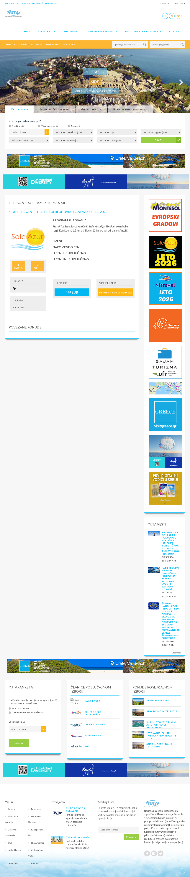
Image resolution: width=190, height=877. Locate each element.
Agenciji (75, 126)
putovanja (20, 44)
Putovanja (70, 31)
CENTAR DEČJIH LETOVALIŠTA (93, 713)
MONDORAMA (92, 735)
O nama (11, 809)
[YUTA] (13, 14)
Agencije (164, 3)
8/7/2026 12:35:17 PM (169, 594)
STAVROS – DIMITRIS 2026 (161, 711)
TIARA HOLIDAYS (94, 724)
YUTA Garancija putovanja (76, 809)
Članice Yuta (47, 31)
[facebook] (165, 16)
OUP (10, 843)
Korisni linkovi (15, 850)
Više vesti (176, 652)
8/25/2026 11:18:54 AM (169, 559)
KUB (86, 746)
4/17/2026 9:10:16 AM (168, 643)
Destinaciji (18, 126)
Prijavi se (131, 837)
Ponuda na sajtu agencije (115, 292)
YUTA (27, 31)
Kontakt (175, 31)
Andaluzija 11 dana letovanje (159, 745)
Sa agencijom (20, 708)
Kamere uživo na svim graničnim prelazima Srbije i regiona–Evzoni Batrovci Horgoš (171, 579)
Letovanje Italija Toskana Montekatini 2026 (161, 736)
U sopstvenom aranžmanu (28, 712)
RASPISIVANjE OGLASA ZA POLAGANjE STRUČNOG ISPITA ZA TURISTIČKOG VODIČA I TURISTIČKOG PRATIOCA (170, 543)
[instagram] (172, 16)
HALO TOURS (92, 701)
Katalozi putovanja (77, 837)
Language (178, 3)
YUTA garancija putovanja (143, 31)
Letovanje (13, 863)
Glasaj (19, 742)
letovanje (36, 44)
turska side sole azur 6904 (60, 44)
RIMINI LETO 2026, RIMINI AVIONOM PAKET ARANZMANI (161, 725)
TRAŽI (158, 140)
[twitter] (178, 16)
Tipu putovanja (49, 126)
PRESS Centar (37, 843)
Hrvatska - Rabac (158, 700)
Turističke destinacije (101, 31)
